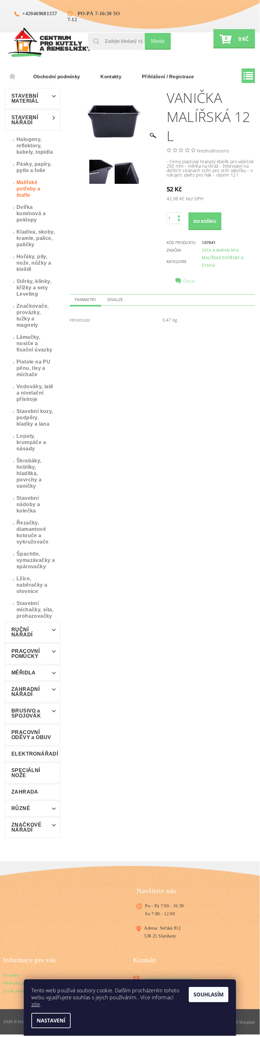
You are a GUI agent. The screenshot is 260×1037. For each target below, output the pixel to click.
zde (35, 1004)
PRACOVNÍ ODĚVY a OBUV (31, 735)
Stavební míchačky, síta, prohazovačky (35, 610)
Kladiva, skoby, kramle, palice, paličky (35, 238)
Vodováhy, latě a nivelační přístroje (35, 393)
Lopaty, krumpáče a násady (31, 442)
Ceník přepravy (17, 991)
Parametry (85, 299)
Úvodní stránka (13, 76)
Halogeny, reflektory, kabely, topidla (34, 146)
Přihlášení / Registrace (168, 76)
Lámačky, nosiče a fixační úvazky (34, 343)
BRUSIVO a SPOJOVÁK (26, 713)
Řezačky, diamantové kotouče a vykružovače (32, 532)
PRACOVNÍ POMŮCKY (25, 653)
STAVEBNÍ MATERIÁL (25, 98)
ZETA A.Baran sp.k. (221, 250)
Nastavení (51, 1020)
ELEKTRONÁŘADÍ (34, 754)
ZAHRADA (24, 792)
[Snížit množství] (179, 221)
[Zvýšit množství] (179, 215)
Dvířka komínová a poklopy (31, 213)
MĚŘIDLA (23, 672)
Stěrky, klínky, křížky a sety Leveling (33, 288)
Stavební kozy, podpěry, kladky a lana (34, 418)
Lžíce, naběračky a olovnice (31, 585)
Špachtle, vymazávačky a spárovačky (35, 560)
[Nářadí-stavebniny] (49, 42)
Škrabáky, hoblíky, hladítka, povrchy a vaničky (29, 473)
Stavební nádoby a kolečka (28, 504)
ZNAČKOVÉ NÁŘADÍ (26, 827)
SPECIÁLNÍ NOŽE (25, 773)
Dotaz (189, 281)
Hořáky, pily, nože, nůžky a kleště (33, 263)
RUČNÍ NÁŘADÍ (21, 632)
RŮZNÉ (20, 808)
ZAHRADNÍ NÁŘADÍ (25, 691)
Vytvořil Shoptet (239, 1022)
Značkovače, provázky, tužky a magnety (32, 315)
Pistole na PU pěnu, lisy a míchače (33, 368)
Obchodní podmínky (56, 76)
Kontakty (110, 76)
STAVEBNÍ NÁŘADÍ (24, 120)
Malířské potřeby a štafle (28, 189)
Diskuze (115, 299)
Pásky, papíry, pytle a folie (34, 167)
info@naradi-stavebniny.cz (169, 978)
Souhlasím (208, 994)
